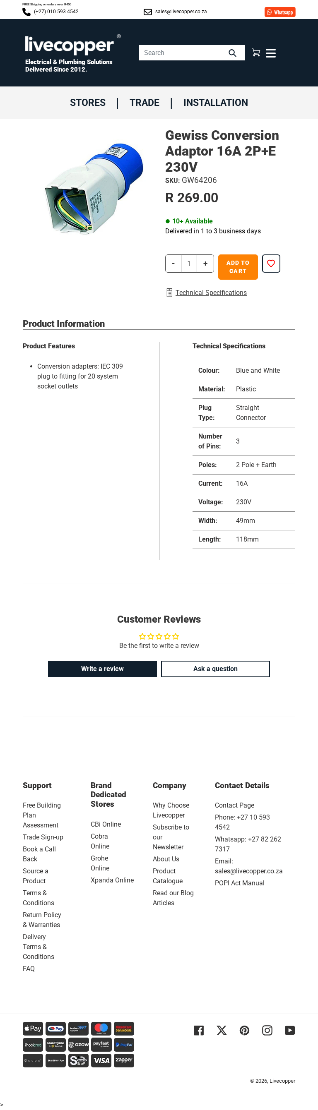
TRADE (144, 102)
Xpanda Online (112, 880)
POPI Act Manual (240, 883)
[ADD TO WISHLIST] (271, 263)
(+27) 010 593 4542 (56, 11)
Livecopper (282, 1081)
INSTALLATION (215, 102)
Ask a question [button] (215, 669)
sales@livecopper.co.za (180, 11)
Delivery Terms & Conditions (38, 947)
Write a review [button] (102, 669)
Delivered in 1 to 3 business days (213, 231)
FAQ (29, 969)
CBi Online (106, 824)
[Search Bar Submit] (233, 52)
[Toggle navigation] (270, 52)
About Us (166, 859)
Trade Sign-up (43, 837)
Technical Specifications (211, 293)
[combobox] (192, 52)
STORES (88, 102)
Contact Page (234, 805)
